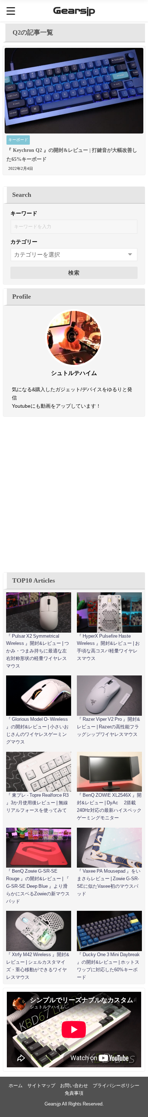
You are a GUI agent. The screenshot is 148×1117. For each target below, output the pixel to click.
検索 (74, 273)
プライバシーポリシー (116, 1085)
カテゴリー (23, 241)
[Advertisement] (74, 494)
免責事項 (74, 1093)
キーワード (23, 213)
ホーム (16, 1085)
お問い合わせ (74, 1085)
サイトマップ (41, 1085)
